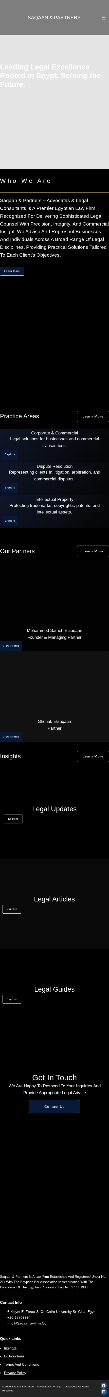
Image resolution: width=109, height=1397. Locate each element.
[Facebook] (104, 1386)
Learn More (12, 270)
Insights (10, 1348)
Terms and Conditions (21, 1364)
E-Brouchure (14, 1356)
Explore (10, 454)
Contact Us (54, 1107)
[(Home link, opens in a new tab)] (15, 17)
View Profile (11, 645)
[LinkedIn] (104, 1392)
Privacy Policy (15, 1373)
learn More (93, 551)
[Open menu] (104, 18)
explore (13, 818)
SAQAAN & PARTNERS (54, 17)
